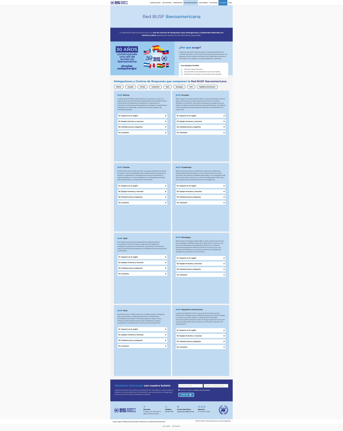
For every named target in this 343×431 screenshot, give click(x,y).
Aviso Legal (117, 422)
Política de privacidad (130, 422)
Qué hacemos (167, 2)
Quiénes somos (155, 2)
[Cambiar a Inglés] (230, 2)
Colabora (222, 2)
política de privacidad (202, 390)
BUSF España (203, 2)
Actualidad (213, 2)
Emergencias (177, 2)
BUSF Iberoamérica (190, 2)
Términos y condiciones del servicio (152, 422)
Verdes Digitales (225, 421)
